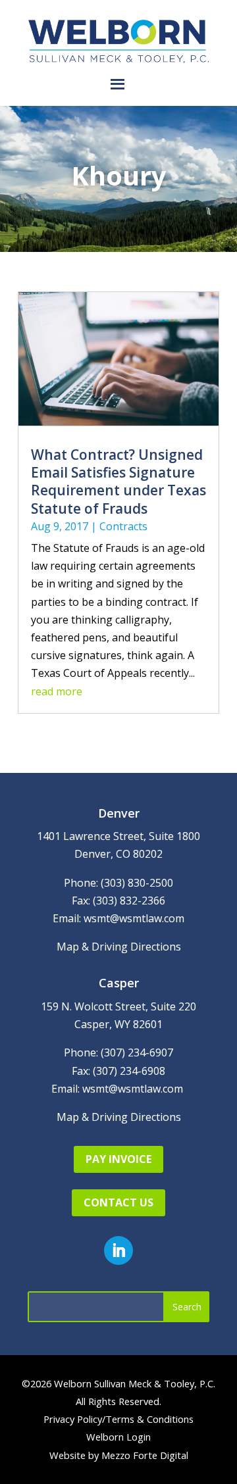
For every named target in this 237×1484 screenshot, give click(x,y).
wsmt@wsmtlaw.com (134, 918)
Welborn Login (118, 1436)
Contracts (123, 526)
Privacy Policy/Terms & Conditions (118, 1418)
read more (56, 691)
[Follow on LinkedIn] (118, 1250)
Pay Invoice (118, 1159)
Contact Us (118, 1202)
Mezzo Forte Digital (144, 1455)
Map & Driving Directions (119, 946)
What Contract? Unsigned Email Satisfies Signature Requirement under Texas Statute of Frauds (118, 481)
